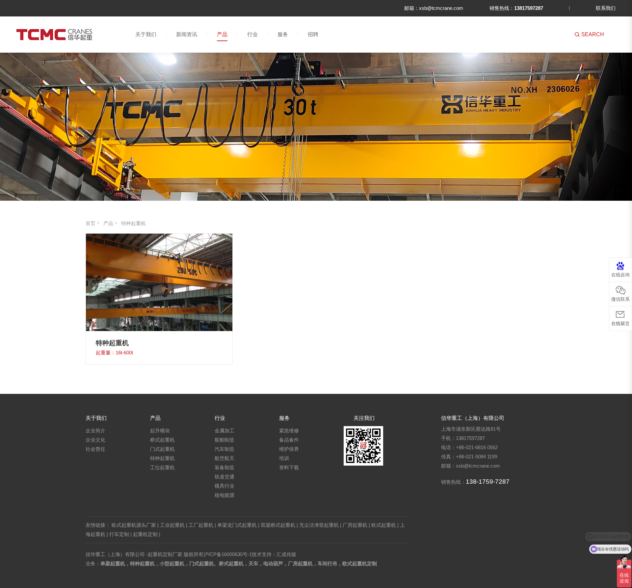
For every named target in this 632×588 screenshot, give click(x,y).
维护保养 (289, 449)
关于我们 (145, 34)
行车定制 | (120, 534)
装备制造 (224, 467)
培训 (284, 458)
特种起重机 (133, 223)
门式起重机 (162, 449)
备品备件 (289, 440)
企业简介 (95, 430)
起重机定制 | (146, 534)
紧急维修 (289, 430)
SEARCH (592, 34)
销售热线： (516, 8)
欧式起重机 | (385, 525)
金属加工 (224, 430)
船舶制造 (224, 440)
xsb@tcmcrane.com (478, 466)
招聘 (313, 34)
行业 (252, 34)
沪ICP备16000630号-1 (227, 554)
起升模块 (160, 430)
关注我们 (364, 418)
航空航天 (224, 458)
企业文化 (95, 440)
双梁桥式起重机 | (279, 525)
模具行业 (224, 486)
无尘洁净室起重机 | (320, 525)
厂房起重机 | (356, 525)
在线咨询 (620, 274)
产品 (222, 34)
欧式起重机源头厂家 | (135, 525)
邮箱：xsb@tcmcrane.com (433, 8)
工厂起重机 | (202, 525)
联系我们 (606, 8)
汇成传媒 (286, 554)
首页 (90, 223)
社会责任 (95, 449)
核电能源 (224, 495)
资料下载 (289, 467)
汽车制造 (224, 449)
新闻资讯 (186, 34)
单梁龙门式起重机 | (238, 525)
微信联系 (620, 298)
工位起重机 (162, 467)
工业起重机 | (173, 525)
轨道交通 (224, 476)
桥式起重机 (162, 440)
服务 (282, 34)
